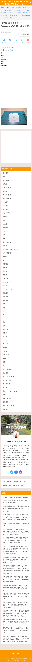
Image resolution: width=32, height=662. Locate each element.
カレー (5, 318)
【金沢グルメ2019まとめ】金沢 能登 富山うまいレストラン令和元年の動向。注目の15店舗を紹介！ (16, 605)
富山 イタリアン (8, 380)
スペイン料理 (7, 195)
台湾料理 (5, 202)
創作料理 (5, 227)
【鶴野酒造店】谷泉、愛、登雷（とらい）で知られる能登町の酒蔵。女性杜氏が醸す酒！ (16, 622)
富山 (4, 365)
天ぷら (5, 271)
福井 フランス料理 (8, 405)
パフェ (5, 340)
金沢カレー (6, 285)
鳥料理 (5, 256)
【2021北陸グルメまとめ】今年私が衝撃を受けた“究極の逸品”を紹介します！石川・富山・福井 (16, 508)
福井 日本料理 (7, 398)
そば (4, 314)
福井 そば (6, 409)
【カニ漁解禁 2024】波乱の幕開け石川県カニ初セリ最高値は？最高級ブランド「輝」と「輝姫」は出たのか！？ (15, 540)
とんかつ (5, 231)
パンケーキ (6, 354)
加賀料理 (5, 264)
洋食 (4, 238)
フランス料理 (7, 187)
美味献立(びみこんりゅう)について (13, 485)
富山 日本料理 (7, 369)
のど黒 (5, 275)
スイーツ (5, 344)
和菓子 (5, 333)
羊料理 (5, 216)
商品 (4, 362)
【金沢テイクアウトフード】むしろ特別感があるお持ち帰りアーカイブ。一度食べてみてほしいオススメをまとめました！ (16, 613)
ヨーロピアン (7, 205)
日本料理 (5, 173)
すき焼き (5, 300)
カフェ (5, 336)
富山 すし (6, 373)
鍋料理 (5, 267)
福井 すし (6, 402)
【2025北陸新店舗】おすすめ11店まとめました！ (16, 525)
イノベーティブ (7, 191)
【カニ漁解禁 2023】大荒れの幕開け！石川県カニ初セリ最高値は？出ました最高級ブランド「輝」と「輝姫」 (16, 532)
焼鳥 (4, 307)
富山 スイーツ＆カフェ (10, 391)
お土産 (5, 224)
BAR (4, 358)
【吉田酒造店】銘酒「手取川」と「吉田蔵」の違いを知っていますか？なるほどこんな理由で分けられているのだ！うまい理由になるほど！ (16, 569)
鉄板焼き (5, 293)
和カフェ (5, 329)
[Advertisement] (16, 87)
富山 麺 (5, 387)
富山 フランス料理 (8, 376)
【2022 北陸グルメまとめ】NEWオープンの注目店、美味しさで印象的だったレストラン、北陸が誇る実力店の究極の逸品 (16, 517)
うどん (5, 311)
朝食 (4, 325)
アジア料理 (6, 213)
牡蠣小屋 (5, 278)
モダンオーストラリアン (10, 249)
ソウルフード (7, 282)
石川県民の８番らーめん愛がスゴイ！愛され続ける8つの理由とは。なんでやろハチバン (16, 630)
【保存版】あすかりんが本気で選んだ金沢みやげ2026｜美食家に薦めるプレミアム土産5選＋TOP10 (16, 560)
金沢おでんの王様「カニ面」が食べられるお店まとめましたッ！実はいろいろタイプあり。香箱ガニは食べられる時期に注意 (16, 639)
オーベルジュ (7, 242)
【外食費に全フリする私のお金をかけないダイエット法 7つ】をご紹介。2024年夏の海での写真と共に (16, 579)
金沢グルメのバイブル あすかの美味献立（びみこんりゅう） (15, 2)
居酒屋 (5, 184)
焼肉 (4, 304)
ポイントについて (14, 50)
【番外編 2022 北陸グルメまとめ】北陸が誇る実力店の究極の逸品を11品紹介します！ (15, 588)
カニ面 (5, 245)
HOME (17, 653)
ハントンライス (7, 289)
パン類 (5, 351)
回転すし (5, 220)
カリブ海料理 (7, 253)
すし (4, 176)
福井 (4, 394)
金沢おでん (6, 180)
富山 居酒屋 (6, 384)
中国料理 (5, 209)
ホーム (5, 7)
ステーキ (5, 296)
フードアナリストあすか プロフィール (14, 481)
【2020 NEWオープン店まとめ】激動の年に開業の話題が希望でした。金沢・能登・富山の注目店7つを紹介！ (16, 500)
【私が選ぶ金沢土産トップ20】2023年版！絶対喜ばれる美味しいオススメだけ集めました (16, 596)
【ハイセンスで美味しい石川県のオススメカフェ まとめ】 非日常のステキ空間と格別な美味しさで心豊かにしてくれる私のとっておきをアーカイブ (16, 550)
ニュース (10, 7)
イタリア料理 (7, 198)
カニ (4, 235)
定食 (4, 322)
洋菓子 (5, 347)
